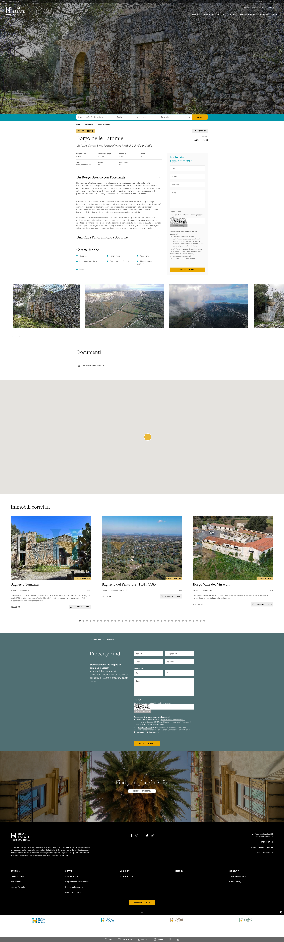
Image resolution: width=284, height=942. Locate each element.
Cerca (199, 117)
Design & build (275, 1)
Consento (176, 258)
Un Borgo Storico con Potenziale (100, 177)
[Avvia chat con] (152, 835)
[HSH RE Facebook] (131, 835)
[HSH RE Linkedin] (142, 835)
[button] (148, 437)
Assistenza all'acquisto (74, 876)
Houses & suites (261, 1)
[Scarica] (178, 939)
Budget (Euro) (139, 668)
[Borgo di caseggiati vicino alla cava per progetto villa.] (46, 306)
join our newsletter (142, 791)
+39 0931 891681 (266, 842)
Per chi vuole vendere (74, 887)
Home (79, 124)
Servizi (254, 7)
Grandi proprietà (268, 14)
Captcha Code (175, 212)
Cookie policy (235, 881)
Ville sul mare (230, 14)
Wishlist (246, 7)
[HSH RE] (15, 11)
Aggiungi (202, 131)
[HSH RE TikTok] (147, 835)
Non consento (191, 258)
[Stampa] (170, 939)
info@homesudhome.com (262, 847)
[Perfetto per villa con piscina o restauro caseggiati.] (124, 306)
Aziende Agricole (248, 14)
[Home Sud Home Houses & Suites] (176, 920)
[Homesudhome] (51, 837)
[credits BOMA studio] (281, 912)
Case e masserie (211, 14)
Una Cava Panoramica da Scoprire (102, 237)
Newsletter (127, 876)
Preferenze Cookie (142, 902)
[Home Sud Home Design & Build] (245, 920)
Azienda (179, 871)
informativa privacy (182, 249)
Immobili (196, 14)
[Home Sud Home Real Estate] (107, 920)
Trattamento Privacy (237, 876)
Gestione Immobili (73, 892)
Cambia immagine (179, 225)
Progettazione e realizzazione (77, 881)
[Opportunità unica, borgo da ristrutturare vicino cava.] (208, 306)
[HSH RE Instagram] (136, 835)
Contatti (262, 7)
